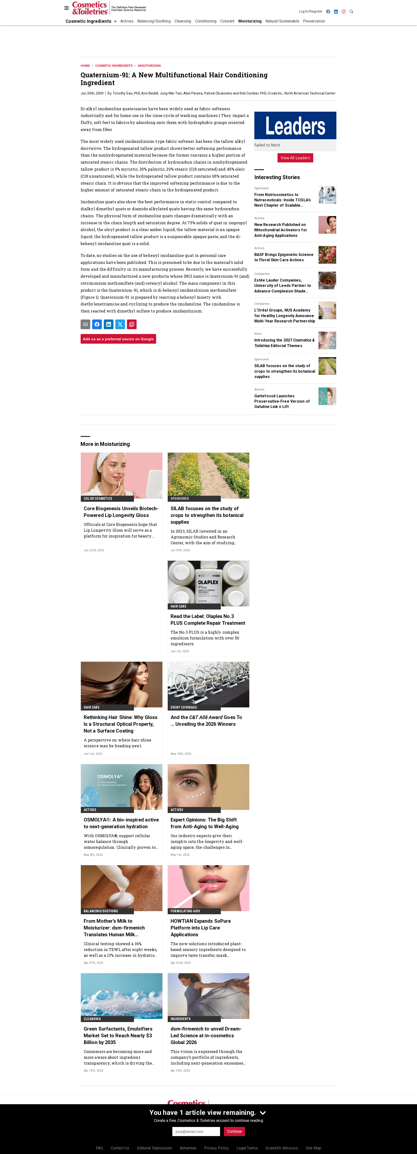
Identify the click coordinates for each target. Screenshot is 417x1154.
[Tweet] (120, 324)
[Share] (97, 324)
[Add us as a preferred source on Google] (132, 324)
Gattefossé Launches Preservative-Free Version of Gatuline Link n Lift (282, 401)
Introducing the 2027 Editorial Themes (284, 343)
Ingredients (181, 1019)
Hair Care (178, 606)
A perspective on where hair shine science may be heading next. (117, 742)
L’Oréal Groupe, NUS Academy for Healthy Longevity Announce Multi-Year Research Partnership (284, 315)
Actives (259, 218)
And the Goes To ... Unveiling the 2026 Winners (206, 720)
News (258, 333)
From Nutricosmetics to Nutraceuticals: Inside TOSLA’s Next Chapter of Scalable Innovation (282, 200)
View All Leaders (295, 157)
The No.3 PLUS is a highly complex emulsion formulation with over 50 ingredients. (205, 638)
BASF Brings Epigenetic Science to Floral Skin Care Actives (283, 257)
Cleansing (92, 1019)
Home (85, 65)
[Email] (85, 324)
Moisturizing (149, 65)
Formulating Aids (185, 911)
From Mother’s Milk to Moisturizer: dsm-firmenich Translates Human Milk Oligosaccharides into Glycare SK (121, 928)
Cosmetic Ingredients (113, 65)
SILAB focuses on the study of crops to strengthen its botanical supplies (284, 371)
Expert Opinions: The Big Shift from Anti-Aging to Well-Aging (205, 823)
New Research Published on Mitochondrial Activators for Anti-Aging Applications (280, 230)
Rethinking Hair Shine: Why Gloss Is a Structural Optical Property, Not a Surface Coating (121, 724)
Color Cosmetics (98, 499)
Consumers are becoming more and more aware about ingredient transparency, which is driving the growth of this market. (118, 1057)
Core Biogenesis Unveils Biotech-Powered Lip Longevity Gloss (121, 512)
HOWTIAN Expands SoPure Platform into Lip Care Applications (201, 927)
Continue (234, 1131)
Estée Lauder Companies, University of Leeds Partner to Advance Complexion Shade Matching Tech (282, 286)
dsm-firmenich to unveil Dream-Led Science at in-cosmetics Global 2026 (206, 1035)
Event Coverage (184, 707)
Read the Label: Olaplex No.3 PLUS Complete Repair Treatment (208, 619)
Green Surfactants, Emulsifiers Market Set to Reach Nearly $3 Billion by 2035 (118, 1035)
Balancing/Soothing (101, 911)
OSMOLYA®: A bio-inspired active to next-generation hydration (121, 823)
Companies (262, 274)
